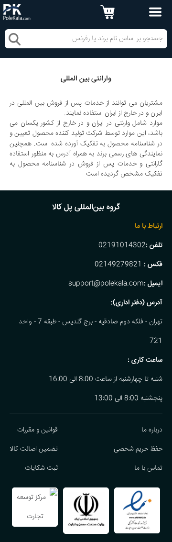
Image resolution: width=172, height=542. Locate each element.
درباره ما (151, 430)
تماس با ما (148, 468)
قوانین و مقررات (37, 430)
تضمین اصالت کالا (34, 449)
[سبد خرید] (107, 12)
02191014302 (122, 245)
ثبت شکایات (41, 468)
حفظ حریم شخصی (138, 449)
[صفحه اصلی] (16, 12)
